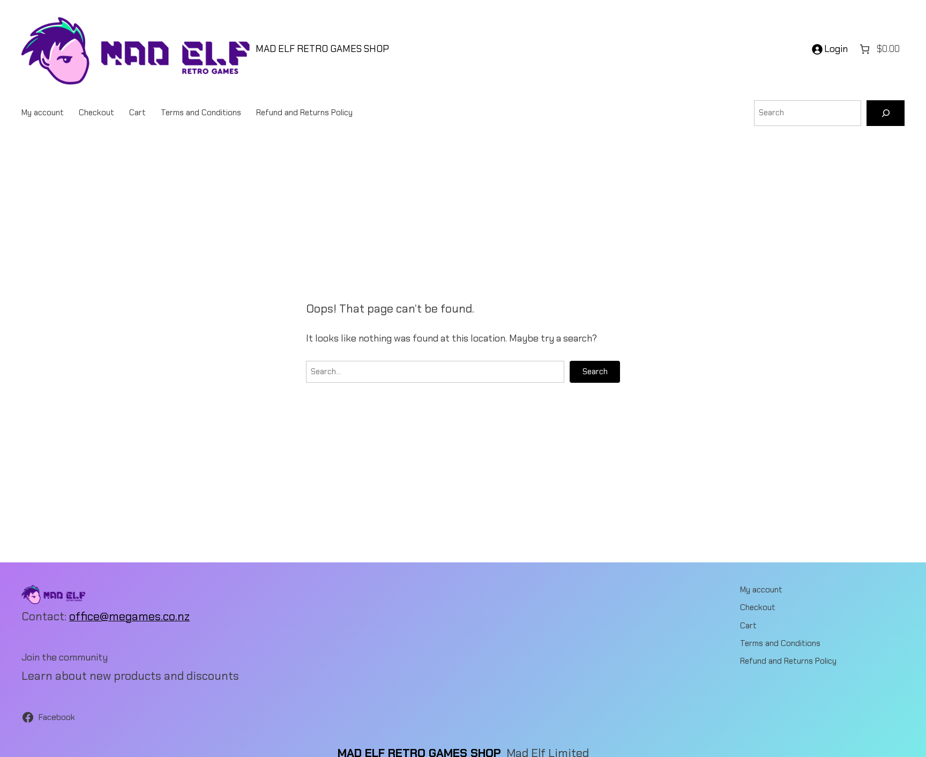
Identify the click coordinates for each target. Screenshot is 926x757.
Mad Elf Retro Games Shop (322, 48)
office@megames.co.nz (129, 616)
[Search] (886, 113)
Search (595, 371)
